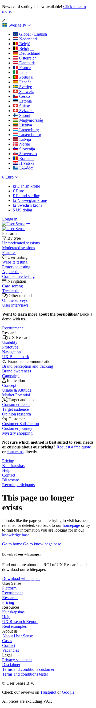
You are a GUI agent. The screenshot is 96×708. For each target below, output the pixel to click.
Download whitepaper (21, 578)
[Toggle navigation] (28, 224)
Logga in (9, 219)
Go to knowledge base (42, 544)
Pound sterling (26, 195)
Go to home (12, 544)
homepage (71, 525)
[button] (16, 25)
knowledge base (15, 535)
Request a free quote (74, 447)
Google (68, 692)
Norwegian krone (30, 200)
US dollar (22, 210)
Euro (18, 191)
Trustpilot (48, 692)
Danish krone (26, 186)
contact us (15, 452)
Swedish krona (27, 205)
